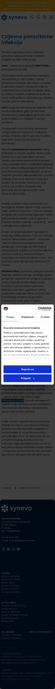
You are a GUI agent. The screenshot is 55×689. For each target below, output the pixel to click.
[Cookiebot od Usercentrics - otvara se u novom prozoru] (38, 309)
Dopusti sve (27, 369)
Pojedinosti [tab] (27, 317)
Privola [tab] (10, 317)
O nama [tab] (45, 317)
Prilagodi (26, 378)
